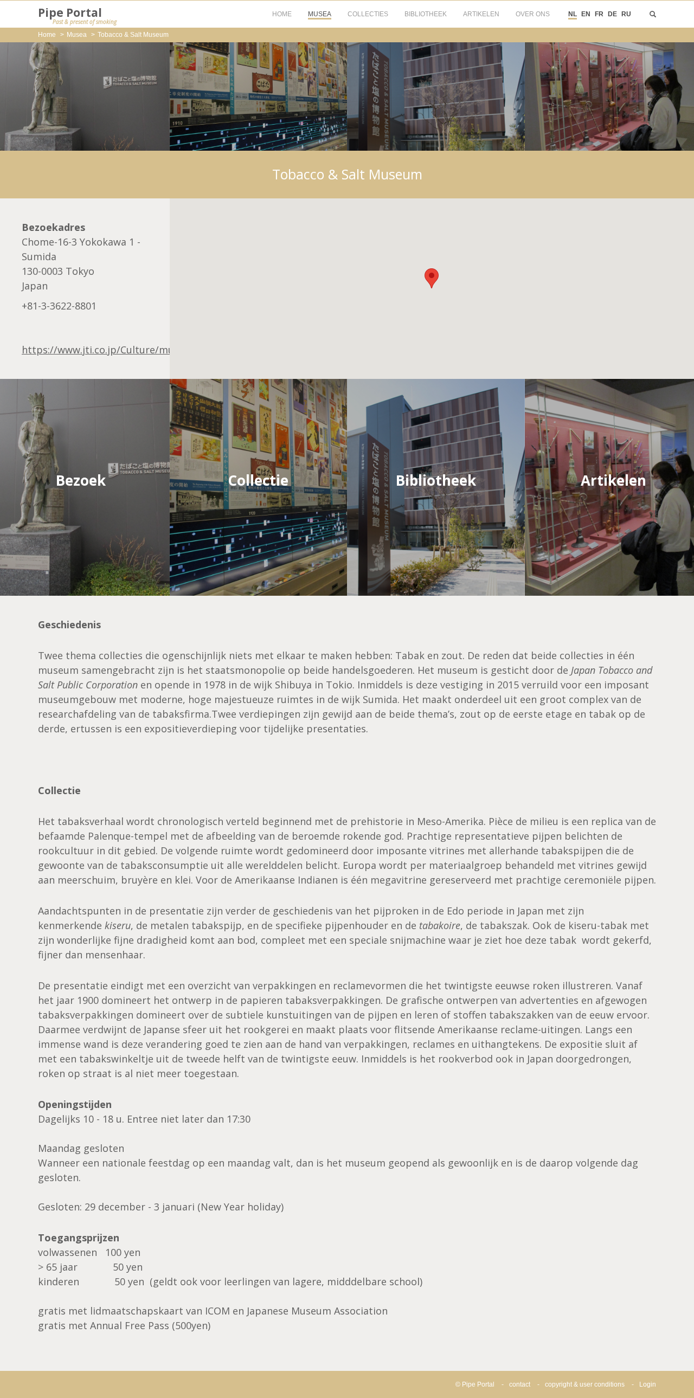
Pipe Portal (77, 15)
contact (519, 1384)
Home (47, 34)
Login (647, 1384)
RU (626, 14)
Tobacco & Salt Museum (133, 34)
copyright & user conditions (585, 1384)
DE (612, 14)
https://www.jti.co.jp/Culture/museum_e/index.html (142, 349)
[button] (432, 278)
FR (599, 14)
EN (585, 14)
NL (572, 14)
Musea (77, 34)
